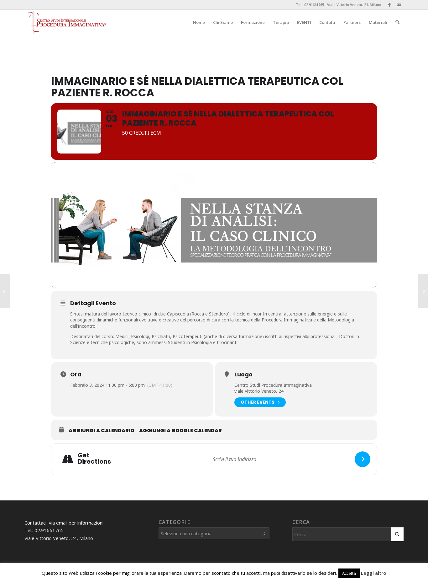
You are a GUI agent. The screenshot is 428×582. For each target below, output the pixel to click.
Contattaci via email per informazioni (63, 523)
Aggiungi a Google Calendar (180, 431)
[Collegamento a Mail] (399, 4)
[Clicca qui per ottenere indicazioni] (362, 459)
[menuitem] (199, 22)
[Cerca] (397, 22)
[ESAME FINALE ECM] (423, 291)
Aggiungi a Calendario (101, 431)
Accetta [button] (349, 573)
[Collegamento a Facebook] (389, 4)
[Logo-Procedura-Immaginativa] (66, 22)
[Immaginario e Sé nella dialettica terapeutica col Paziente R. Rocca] (5, 291)
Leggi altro (373, 573)
